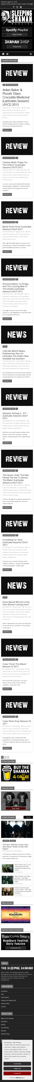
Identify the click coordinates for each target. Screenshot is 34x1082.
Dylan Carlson (6, 299)
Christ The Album (17, 671)
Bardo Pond (13, 234)
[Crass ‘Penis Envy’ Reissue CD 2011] (17, 697)
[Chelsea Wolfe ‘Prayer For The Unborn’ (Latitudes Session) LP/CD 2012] (17, 138)
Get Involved (5, 997)
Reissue (5, 676)
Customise (17, 1064)
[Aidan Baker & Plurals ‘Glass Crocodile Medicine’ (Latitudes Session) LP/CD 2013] (17, 65)
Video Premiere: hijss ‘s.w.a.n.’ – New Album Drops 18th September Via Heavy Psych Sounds (22, 867)
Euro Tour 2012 (7, 609)
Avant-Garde (13, 296)
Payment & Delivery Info (8, 1000)
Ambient (8, 110)
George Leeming (22, 170)
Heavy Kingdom (10, 612)
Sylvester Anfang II (7, 428)
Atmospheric (9, 172)
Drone (23, 110)
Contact (3, 1007)
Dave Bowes (17, 108)
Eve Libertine (10, 731)
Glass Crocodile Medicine (17, 113)
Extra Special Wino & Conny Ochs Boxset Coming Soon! (16, 603)
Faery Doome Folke (16, 299)
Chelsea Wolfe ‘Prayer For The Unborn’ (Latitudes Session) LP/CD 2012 (15, 165)
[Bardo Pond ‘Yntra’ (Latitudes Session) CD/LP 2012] (17, 202)
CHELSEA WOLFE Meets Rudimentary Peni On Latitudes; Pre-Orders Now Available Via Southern (16, 354)
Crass (24, 671)
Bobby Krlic (13, 488)
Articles (3, 1024)
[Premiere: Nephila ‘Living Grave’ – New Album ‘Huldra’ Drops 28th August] (17, 822)
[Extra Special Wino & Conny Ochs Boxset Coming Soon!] (17, 578)
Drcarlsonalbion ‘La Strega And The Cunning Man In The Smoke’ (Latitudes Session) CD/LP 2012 (15, 287)
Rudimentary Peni (23, 177)
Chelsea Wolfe (20, 172)
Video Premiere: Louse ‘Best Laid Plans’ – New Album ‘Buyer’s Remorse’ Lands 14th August (22, 878)
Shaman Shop (5, 1034)
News (4, 346)
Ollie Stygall (21, 669)
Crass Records (16, 729)
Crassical (10, 674)
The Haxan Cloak (17, 492)
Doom (26, 172)
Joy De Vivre (17, 731)
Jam (21, 234)
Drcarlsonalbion (24, 296)
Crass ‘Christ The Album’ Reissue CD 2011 (15, 665)
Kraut (27, 423)
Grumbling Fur (24, 552)
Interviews (4, 1021)
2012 (4, 172)
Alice (14, 550)
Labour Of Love (20, 612)
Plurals (16, 115)
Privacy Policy (5, 1003)
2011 (28, 669)
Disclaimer (4, 991)
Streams (13, 841)
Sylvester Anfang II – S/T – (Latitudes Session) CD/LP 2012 (15, 416)
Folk (30, 172)
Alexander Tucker (7, 550)
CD (12, 110)
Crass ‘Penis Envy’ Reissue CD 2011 (17, 722)
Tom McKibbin (20, 294)
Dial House (16, 674)
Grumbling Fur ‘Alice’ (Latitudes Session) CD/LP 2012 (15, 542)
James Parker (21, 232)
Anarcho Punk (6, 671)
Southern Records (7, 180)
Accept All (17, 1073)
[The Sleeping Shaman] (3, 54)
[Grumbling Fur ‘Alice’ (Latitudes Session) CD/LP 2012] (17, 516)
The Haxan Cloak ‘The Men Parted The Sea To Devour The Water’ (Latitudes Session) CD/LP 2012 (16, 479)
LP (13, 115)
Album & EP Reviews (12, 85)
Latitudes (27, 113)
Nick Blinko (14, 366)
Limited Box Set (7, 614)
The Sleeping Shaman (18, 617)
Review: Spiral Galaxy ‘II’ (13, 4)
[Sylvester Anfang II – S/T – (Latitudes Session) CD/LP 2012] (17, 389)
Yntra (14, 239)
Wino (26, 617)
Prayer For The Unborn (9, 177)
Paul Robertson (20, 485)
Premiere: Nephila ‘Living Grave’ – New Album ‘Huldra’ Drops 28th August (16, 846)
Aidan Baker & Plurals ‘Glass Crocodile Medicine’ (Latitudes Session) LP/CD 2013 (16, 97)
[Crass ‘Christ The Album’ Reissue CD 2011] (17, 640)
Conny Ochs (27, 607)
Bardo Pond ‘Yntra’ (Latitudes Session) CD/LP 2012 (17, 228)
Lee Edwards (21, 361)
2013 (25, 108)
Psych (21, 236)
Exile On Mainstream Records (19, 609)
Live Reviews (5, 1028)
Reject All (17, 1068)
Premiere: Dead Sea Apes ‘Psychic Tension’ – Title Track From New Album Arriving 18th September (22, 890)
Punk (17, 177)
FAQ (2, 994)
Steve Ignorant (26, 733)
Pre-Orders (6, 368)
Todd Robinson (22, 421)
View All (28, 817)
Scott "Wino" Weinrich (21, 614)
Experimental (6, 113)
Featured (5, 841)
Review (21, 115)
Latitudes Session (7, 115)
